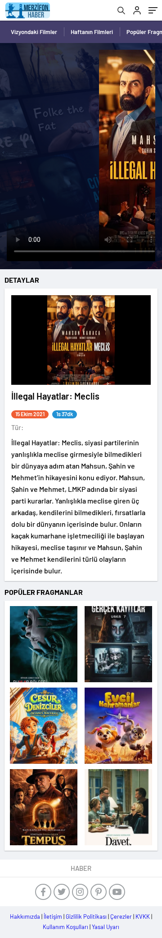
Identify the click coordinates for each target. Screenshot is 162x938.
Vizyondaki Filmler (34, 31)
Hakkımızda (25, 916)
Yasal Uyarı (105, 926)
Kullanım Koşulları (65, 926)
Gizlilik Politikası (86, 916)
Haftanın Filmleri (92, 31)
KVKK (142, 916)
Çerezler (121, 916)
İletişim (53, 916)
